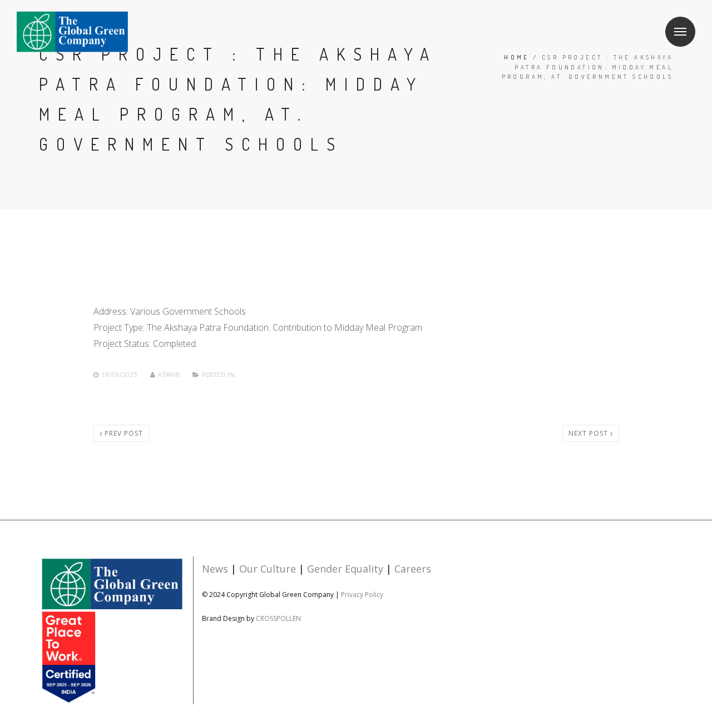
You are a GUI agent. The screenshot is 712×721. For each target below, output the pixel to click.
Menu (680, 32)
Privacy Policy (362, 594)
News (215, 568)
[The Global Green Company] (72, 32)
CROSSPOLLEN (278, 618)
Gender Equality (345, 568)
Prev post (122, 433)
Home (517, 57)
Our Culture (267, 568)
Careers (412, 568)
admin (169, 374)
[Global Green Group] (111, 629)
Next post (589, 433)
